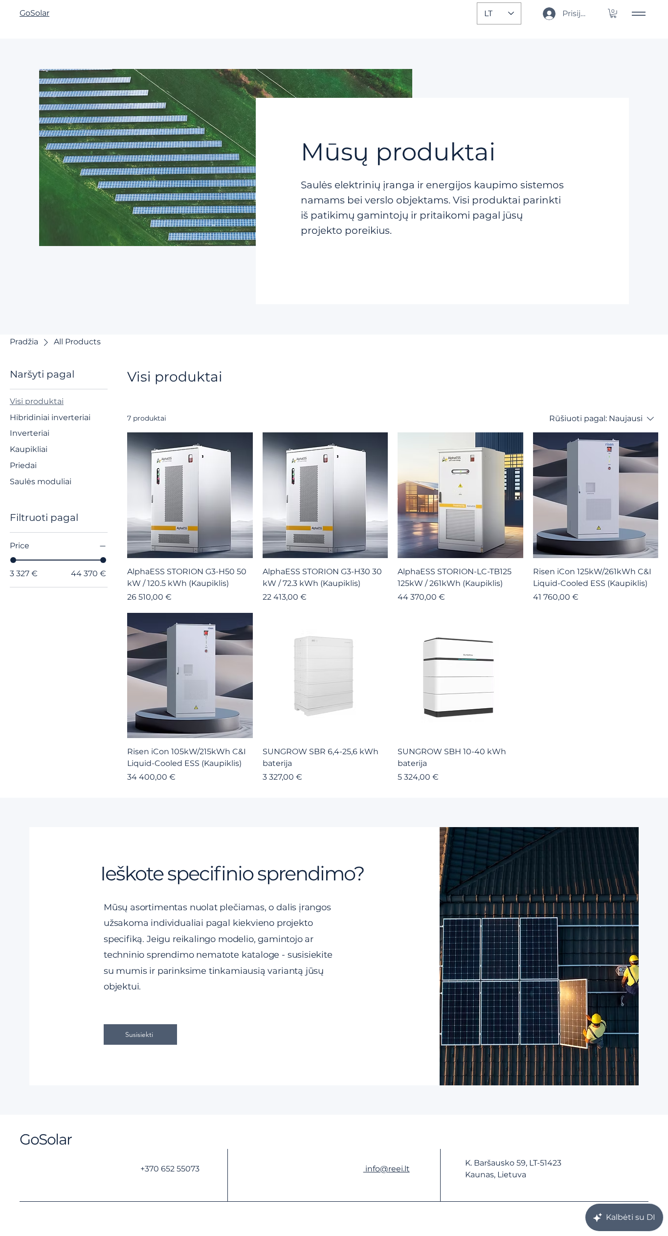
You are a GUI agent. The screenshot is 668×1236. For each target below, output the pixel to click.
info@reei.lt (386, 1168)
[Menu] (638, 13)
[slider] (13, 560)
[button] (613, 13)
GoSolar (46, 1139)
